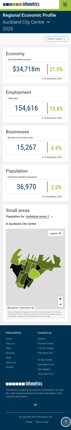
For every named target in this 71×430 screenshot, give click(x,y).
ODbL (48, 316)
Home (9, 339)
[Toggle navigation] (65, 4)
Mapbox (13, 308)
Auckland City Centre (23, 22)
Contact (9, 367)
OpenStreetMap (32, 316)
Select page (54, 38)
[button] (60, 299)
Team (8, 348)
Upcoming (11, 362)
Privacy (29, 422)
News (8, 357)
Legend (54, 233)
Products (10, 353)
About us (10, 343)
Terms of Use (42, 422)
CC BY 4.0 (20, 314)
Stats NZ (57, 312)
